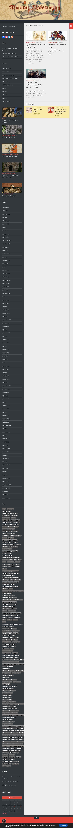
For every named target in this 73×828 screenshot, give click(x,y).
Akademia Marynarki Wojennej (9, 513)
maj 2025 (5, 257)
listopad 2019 (6, 445)
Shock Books (6, 639)
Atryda (16, 524)
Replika (15, 633)
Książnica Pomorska (13, 573)
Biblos (15, 531)
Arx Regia (5, 524)
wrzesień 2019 (6, 448)
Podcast (5, 91)
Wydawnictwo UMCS (7, 723)
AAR (4, 509)
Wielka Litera (6, 677)
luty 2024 (5, 306)
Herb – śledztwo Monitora (8, 137)
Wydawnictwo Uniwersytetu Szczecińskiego (12, 739)
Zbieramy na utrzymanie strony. (9, 156)
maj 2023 (5, 336)
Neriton (4, 610)
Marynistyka (6, 584)
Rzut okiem (5, 637)
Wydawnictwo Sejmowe (8, 721)
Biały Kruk (11, 529)
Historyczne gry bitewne (8, 75)
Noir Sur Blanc (12, 610)
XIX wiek (5, 755)
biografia (5, 533)
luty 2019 (5, 471)
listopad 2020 (6, 422)
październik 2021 (7, 385)
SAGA (11, 637)
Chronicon (5, 535)
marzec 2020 (6, 442)
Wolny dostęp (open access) (9, 686)
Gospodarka (11, 544)
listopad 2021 (6, 382)
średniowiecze (6, 766)
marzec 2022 (6, 369)
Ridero (4, 635)
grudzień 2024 (6, 273)
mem (12, 584)
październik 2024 (7, 280)
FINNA (14, 542)
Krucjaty (5, 573)
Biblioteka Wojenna (7, 531)
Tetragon (15, 653)
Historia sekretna (7, 549)
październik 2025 (7, 240)
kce (4, 564)
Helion (18, 544)
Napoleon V (13, 604)
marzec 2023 (6, 343)
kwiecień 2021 (6, 405)
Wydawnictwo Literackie (9, 701)
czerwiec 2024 (6, 293)
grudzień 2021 (6, 379)
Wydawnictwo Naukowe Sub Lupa (10, 710)
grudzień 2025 (6, 234)
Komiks (17, 564)
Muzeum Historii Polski (8, 595)
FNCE (4, 544)
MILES (16, 586)
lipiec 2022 (5, 359)
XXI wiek (5, 759)
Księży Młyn (5, 579)
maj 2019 (5, 461)
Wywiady (16, 752)
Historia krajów (13, 546)
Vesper (14, 673)
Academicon (10, 509)
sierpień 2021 (6, 392)
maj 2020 (5, 435)
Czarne (12, 535)
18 (20, 806)
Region (9, 633)
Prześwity (13, 628)
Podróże (5, 95)
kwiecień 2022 (6, 366)
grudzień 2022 (6, 352)
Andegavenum (6, 517)
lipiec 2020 (5, 428)
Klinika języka (10, 564)
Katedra (17, 562)
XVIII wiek (12, 755)
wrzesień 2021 (6, 389)
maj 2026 (5, 217)
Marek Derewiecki (7, 582)
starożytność (6, 644)
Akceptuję (63, 825)
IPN (15, 559)
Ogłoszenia (5, 615)
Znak (9, 763)
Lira (11, 579)
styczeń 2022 (6, 376)
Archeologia (6, 520)
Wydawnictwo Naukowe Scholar (10, 708)
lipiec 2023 (5, 329)
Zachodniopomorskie (8, 761)
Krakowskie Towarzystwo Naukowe (10, 571)
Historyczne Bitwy (7, 551)
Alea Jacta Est (6, 515)
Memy (4, 88)
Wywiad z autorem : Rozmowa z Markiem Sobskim (38, 109)
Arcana (13, 517)
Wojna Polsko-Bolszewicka (9, 679)
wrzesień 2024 (6, 283)
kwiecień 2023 (6, 339)
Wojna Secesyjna (7, 682)
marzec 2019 (6, 468)
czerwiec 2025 (6, 253)
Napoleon (5, 604)
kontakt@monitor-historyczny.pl (9, 785)
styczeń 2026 (6, 230)
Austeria (10, 526)
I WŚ (4, 562)
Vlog (19, 673)
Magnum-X (17, 579)
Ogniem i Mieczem (16, 613)
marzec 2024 (6, 303)
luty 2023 (5, 346)
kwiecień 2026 (6, 220)
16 (14, 806)
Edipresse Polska (7, 540)
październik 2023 (7, 319)
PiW (4, 619)
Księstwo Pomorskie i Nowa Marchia (11, 57)
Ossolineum (17, 617)
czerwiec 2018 (6, 498)
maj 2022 (5, 362)
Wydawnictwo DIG (7, 695)
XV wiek (18, 757)
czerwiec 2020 (6, 432)
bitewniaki (12, 533)
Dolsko (4, 537)
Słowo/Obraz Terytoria (8, 648)
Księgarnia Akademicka (8, 575)
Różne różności (6, 101)
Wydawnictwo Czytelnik (9, 690)
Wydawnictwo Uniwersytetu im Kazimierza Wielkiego (14, 730)
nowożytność (6, 613)
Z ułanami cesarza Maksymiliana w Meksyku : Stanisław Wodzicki (34, 85)
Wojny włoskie (17, 682)
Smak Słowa (14, 639)
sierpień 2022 (6, 356)
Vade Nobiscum (6, 673)
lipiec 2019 (5, 455)
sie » (6, 813)
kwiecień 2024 (6, 300)
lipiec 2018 (5, 494)
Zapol (4, 763)
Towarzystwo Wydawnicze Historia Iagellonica (14, 664)
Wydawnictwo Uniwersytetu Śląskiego (11, 750)
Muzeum (10, 588)
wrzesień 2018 (6, 488)
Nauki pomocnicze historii (9, 608)
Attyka (4, 526)
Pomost (15, 619)
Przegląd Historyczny (7, 626)
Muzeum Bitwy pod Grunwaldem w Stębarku (13, 591)
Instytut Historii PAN (7, 559)
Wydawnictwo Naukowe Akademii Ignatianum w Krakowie (15, 704)
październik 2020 (7, 425)
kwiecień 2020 (6, 438)
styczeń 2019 (6, 475)
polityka (9, 619)
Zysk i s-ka (15, 763)
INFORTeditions (7, 553)
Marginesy (15, 582)
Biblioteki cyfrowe (7, 68)
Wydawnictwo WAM (7, 752)
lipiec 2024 (5, 290)
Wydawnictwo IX (6, 697)
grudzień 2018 (6, 478)
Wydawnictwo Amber (8, 688)
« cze (3, 813)
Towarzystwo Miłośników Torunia (10, 657)
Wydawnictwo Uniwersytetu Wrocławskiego (12, 743)
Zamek (17, 761)
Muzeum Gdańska (7, 593)
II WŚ (15, 551)
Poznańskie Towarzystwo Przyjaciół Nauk (12, 624)
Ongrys (4, 617)
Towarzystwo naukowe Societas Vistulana (13, 659)
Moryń (4, 588)
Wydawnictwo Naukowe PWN (9, 706)
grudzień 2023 (6, 313)
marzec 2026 (6, 224)
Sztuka (13, 646)
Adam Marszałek (6, 511)
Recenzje (5, 98)
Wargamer (10, 675)
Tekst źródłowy (6, 653)
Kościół (4, 568)
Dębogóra (10, 537)
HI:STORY (5, 546)
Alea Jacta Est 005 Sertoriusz (9, 196)
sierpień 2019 (6, 451)
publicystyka (16, 630)
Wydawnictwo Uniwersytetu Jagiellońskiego (14, 732)
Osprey (10, 617)
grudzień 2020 (6, 418)
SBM (16, 637)
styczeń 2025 (6, 270)
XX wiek (11, 759)
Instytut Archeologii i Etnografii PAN (11, 557)
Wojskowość (6, 684)
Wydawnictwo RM (7, 719)
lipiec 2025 (5, 250)
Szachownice (6, 646)
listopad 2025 (6, 237)
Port (4, 622)
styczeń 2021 (6, 415)
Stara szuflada (16, 642)
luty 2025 (5, 267)
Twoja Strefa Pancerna (8, 666)
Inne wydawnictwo (7, 555)
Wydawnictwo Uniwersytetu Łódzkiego (12, 748)
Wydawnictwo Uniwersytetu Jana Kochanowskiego (14, 735)
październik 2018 (7, 484)
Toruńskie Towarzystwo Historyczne (11, 655)
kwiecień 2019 (6, 465)
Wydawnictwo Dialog (7, 693)
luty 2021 (5, 412)
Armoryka (16, 522)
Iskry (19, 559)
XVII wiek (5, 757)
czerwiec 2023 (6, 333)
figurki (9, 542)
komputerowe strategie (8, 566)
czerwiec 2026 (6, 214)
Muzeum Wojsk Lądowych (9, 602)
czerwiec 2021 (6, 399)
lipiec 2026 (5, 211)
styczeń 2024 (6, 310)
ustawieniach (8, 826)
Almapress (14, 515)
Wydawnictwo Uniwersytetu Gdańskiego (13, 728)
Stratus (13, 644)
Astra (11, 524)
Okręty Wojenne (14, 615)
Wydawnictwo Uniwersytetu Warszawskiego (13, 741)
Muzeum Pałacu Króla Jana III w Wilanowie (12, 599)
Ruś (9, 635)
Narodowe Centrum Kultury (9, 606)
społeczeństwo (6, 642)
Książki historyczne (30, 42)
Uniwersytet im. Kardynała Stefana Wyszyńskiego (14, 670)
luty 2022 (5, 372)
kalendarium (11, 562)
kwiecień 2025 (6, 260)
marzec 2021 (6, 409)
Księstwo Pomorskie (7, 85)
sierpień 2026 (6, 207)
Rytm (13, 635)
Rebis (4, 633)
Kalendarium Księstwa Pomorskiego (11, 78)
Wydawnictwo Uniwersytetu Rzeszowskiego (12, 737)
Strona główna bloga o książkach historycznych (9, 49)
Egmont (15, 540)
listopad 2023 (6, 316)
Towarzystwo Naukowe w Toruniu (10, 661)
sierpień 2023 (6, 326)
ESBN (4, 542)
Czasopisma (6, 71)
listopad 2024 (6, 277)
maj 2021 (5, 402)
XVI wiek (12, 757)
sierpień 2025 (6, 247)
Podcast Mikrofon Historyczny (9, 53)
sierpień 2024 (6, 286)
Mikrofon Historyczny (7, 586)
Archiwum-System (7, 522)
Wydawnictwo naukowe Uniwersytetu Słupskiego (14, 715)
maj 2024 (5, 296)
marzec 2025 (6, 263)
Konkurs (17, 566)
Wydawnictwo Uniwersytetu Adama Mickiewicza (14, 726)
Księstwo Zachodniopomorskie (10, 577)
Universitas (5, 668)
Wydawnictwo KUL (7, 699)
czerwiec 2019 (6, 458)
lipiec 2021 (5, 395)
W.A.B (4, 675)
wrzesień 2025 (6, 244)
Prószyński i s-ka (7, 630)
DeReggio (18, 535)
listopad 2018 (6, 481)
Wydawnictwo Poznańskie (9, 717)
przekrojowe (6, 628)
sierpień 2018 (6, 491)
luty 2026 (5, 227)
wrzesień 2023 (6, 323)
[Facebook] (3, 21)
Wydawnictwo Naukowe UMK (10, 712)
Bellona (5, 529)
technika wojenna (7, 651)
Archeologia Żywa (15, 520)
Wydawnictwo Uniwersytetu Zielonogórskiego (13, 746)
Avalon (16, 526)
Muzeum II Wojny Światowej (9, 597)
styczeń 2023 (6, 349)
